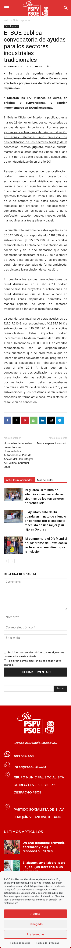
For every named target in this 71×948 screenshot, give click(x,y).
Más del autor (45, 480)
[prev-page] (6, 561)
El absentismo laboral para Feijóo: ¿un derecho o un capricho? (44, 867)
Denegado (36, 924)
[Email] (51, 420)
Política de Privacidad (47, 942)
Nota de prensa (21, 20)
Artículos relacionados (19, 480)
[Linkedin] (42, 420)
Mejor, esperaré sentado (52, 443)
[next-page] (12, 561)
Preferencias (35, 934)
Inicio (6, 20)
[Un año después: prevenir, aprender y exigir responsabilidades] (12, 847)
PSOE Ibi (12, 66)
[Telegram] (60, 420)
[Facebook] (7, 420)
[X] (16, 420)
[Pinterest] (25, 420)
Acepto (35, 913)
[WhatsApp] (33, 420)
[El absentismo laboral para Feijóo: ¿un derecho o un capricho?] (12, 867)
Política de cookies (20, 942)
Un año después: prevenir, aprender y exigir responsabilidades (44, 847)
